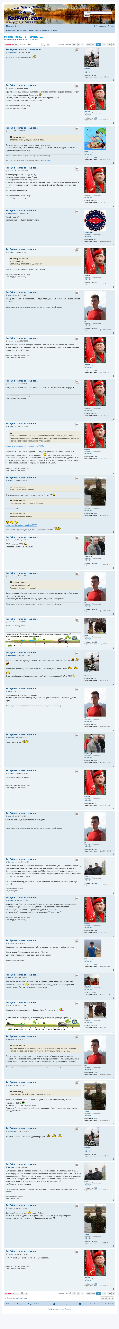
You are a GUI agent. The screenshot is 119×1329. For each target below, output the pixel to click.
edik (16, 39)
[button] (74, 44)
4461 (95, 563)
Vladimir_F (88, 556)
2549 (95, 328)
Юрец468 (87, 986)
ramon (86, 151)
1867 (95, 513)
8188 (95, 118)
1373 (95, 965)
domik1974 (34, 39)
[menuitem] (17, 26)
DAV (85, 958)
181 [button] (88, 44)
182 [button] (93, 44)
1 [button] (82, 44)
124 (94, 75)
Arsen (86, 507)
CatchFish (47, 160)
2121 (95, 642)
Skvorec (87, 876)
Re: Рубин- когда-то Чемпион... (24, 49)
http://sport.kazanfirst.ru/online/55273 (21, 525)
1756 (95, 883)
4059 (95, 158)
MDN (86, 635)
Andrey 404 (88, 232)
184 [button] (104, 44)
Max (20, 39)
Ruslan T (26, 39)
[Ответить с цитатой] (77, 50)
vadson (87, 111)
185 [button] (109, 44)
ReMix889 (87, 68)
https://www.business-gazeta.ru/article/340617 (25, 446)
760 (94, 239)
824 (94, 993)
